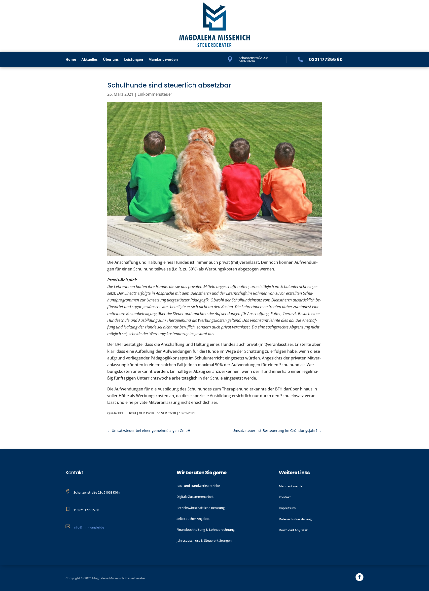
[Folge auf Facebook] (359, 577)
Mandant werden (163, 60)
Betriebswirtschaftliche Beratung (201, 507)
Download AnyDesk (293, 530)
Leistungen (133, 60)
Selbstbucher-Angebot (193, 518)
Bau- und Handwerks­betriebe (198, 485)
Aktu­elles (89, 60)
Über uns (111, 60)
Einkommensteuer (155, 94)
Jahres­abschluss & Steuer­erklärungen (204, 540)
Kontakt (285, 497)
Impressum (287, 508)
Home (71, 60)
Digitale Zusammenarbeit (195, 496)
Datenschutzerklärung (295, 519)
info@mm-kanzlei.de (88, 527)
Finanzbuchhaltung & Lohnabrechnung (206, 529)
